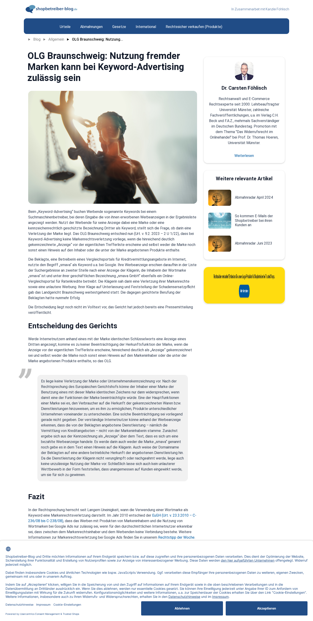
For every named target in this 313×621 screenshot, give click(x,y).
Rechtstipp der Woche (176, 537)
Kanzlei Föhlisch (277, 9)
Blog (37, 39)
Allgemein (56, 39)
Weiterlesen (244, 155)
